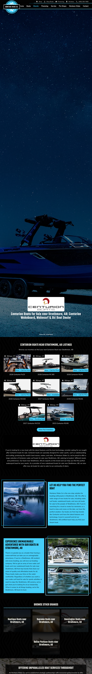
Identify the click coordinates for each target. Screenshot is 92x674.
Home (21, 6)
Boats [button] (29, 6)
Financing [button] (44, 6)
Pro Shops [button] (62, 6)
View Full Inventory (46, 430)
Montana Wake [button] (74, 6)
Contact (85, 6)
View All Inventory (46, 334)
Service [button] (53, 6)
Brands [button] (36, 6)
